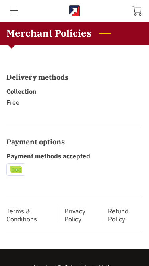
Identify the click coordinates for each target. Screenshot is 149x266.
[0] (137, 11)
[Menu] (13, 11)
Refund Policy (118, 215)
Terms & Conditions (21, 215)
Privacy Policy (74, 215)
